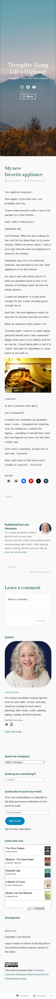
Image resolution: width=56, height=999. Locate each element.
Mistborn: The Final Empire (20, 859)
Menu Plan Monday (39, 573)
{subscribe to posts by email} (23, 791)
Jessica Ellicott (13, 896)
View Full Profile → (14, 732)
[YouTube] (34, 87)
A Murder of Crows (15, 882)
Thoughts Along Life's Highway (28, 68)
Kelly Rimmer (12, 852)
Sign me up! (15, 821)
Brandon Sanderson (14, 863)
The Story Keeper (15, 848)
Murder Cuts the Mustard (19, 893)
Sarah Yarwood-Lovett (15, 885)
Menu (29, 96)
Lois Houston (14, 180)
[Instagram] (22, 87)
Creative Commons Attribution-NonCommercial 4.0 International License (27, 974)
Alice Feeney (12, 874)
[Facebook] (28, 87)
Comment (41, 621)
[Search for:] (24, 779)
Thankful (10, 568)
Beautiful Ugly (13, 870)
